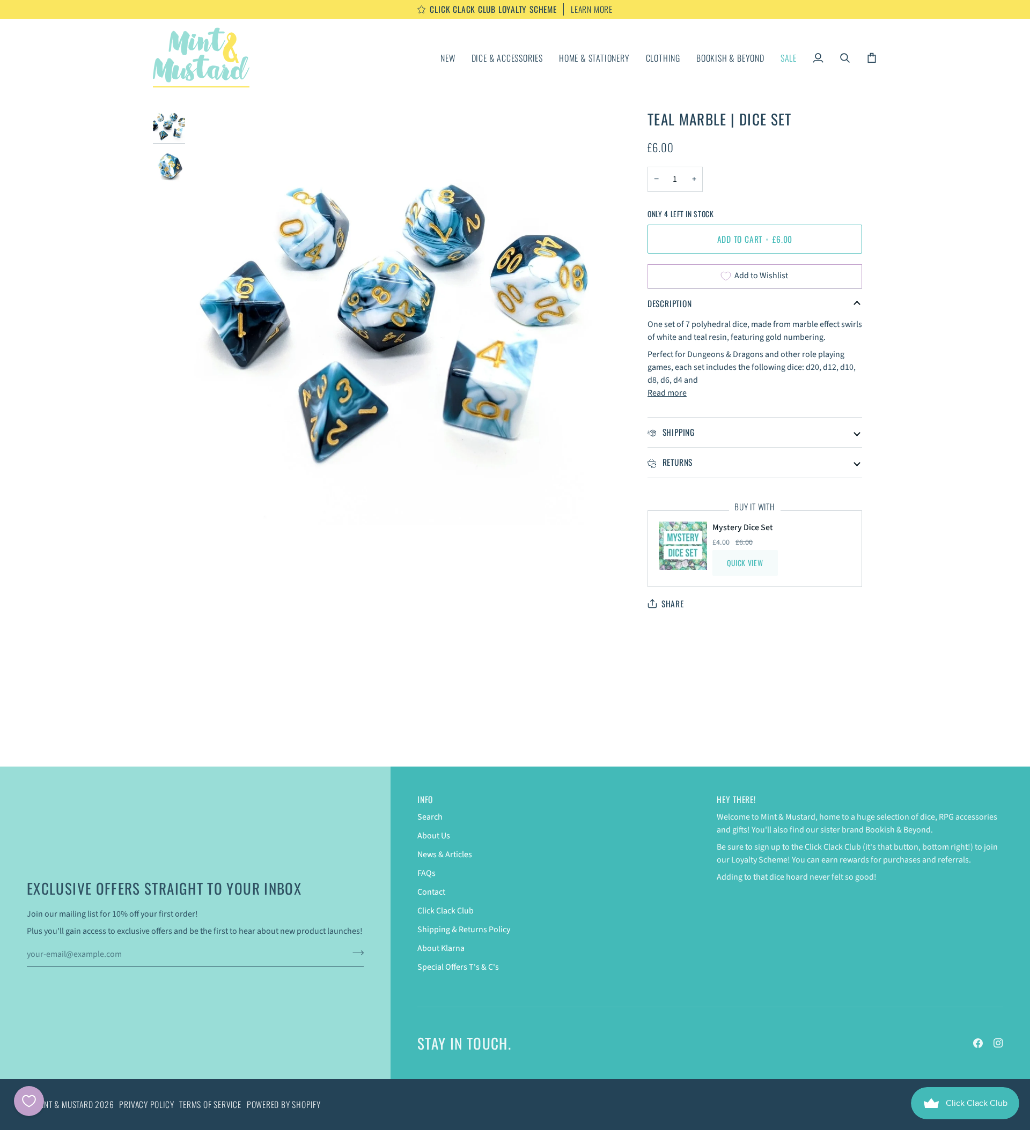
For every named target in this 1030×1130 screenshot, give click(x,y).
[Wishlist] (29, 1101)
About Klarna (441, 948)
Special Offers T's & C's (458, 967)
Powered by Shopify (284, 1104)
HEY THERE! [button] (736, 799)
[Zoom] (210, 504)
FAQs (426, 873)
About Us (433, 836)
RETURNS (676, 462)
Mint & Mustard (64, 1104)
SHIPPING (677, 432)
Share (672, 604)
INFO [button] (425, 799)
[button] (507, 57)
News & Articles (444, 854)
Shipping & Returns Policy (463, 929)
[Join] (355, 953)
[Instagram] (998, 1043)
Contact (431, 892)
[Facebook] (978, 1043)
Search (430, 817)
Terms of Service (210, 1104)
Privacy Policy (146, 1104)
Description (670, 303)
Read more (667, 393)
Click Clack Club (445, 911)
